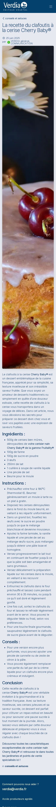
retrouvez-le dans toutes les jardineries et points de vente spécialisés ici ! (28, 755)
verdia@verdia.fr (14, 789)
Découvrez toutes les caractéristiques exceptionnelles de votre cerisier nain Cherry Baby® (25, 747)
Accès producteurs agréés (17, 798)
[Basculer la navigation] (51, 6)
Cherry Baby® (39, 374)
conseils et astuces (16, 18)
